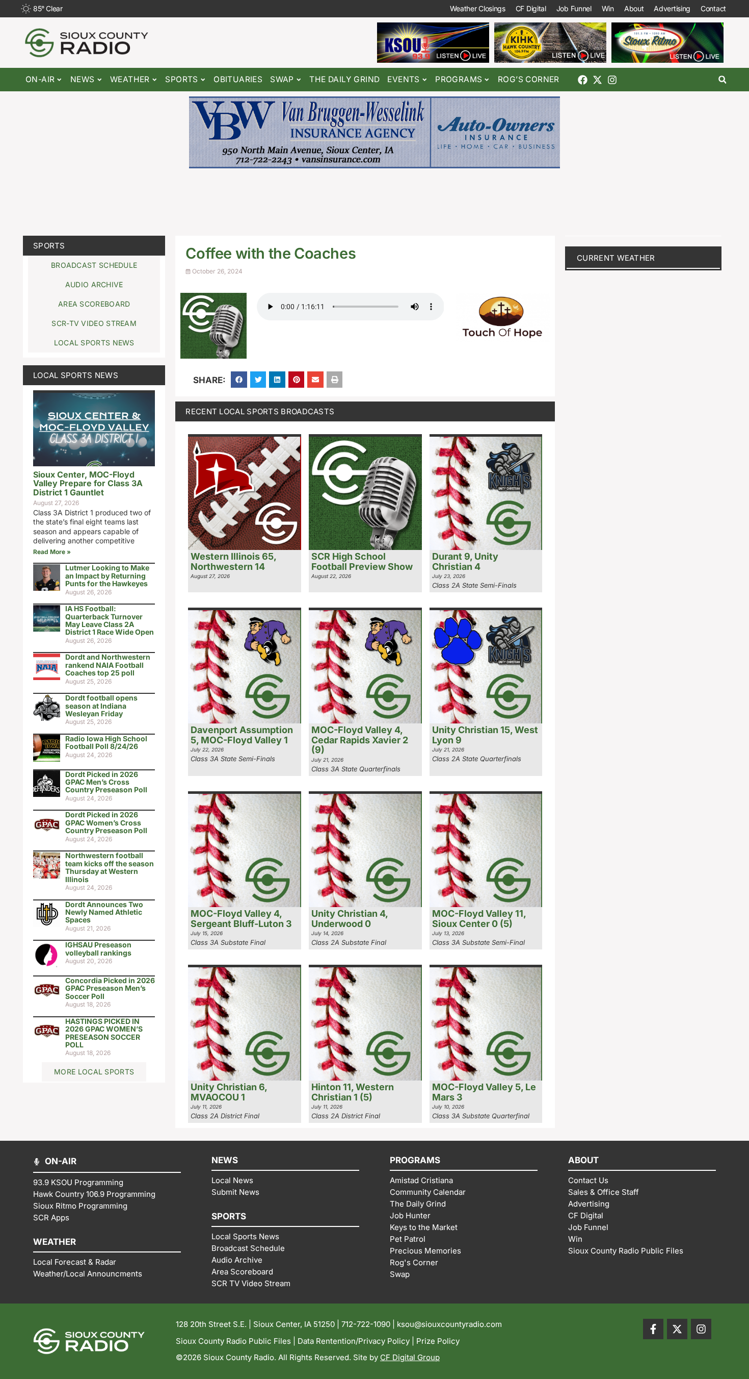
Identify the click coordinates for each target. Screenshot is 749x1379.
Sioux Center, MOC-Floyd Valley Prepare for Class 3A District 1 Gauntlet (88, 483)
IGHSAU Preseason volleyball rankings (98, 948)
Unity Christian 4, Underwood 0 (349, 918)
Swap (282, 79)
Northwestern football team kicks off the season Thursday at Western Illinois (109, 867)
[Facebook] (582, 80)
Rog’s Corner (528, 79)
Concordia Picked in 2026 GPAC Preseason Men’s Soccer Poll (110, 988)
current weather (616, 258)
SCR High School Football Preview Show (362, 561)
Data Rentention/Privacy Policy (354, 1341)
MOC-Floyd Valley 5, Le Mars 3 (484, 1092)
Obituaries (237, 79)
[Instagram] (612, 80)
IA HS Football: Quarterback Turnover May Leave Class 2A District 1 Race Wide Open (109, 620)
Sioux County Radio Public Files (233, 1341)
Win (608, 8)
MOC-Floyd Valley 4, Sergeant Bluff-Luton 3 (241, 918)
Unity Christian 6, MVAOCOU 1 (229, 1092)
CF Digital (531, 8)
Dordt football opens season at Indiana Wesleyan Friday (101, 705)
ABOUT (583, 1160)
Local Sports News (75, 375)
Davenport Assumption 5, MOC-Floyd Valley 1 (242, 734)
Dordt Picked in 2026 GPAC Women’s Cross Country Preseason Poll (106, 822)
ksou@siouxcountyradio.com (449, 1324)
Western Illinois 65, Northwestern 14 (233, 561)
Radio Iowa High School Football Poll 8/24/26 (106, 742)
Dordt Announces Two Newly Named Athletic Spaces (104, 912)
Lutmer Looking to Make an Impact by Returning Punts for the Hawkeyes (107, 575)
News (82, 79)
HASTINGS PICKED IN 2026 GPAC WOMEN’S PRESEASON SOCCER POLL (104, 1033)
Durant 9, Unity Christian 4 (465, 561)
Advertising (672, 8)
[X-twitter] (597, 80)
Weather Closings (477, 8)
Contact (713, 8)
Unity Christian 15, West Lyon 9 (485, 734)
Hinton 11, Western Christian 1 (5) (352, 1092)
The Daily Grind (344, 79)
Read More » (52, 552)
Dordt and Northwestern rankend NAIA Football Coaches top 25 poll (107, 665)
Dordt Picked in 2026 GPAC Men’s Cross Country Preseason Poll (106, 782)
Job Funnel (574, 8)
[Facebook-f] (653, 1329)
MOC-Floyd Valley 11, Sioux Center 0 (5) (479, 918)
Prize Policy (438, 1341)
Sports (49, 245)
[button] (722, 80)
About (634, 8)
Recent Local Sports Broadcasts (259, 411)
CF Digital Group (410, 1357)
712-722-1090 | (369, 1324)
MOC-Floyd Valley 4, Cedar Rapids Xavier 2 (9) (359, 740)
